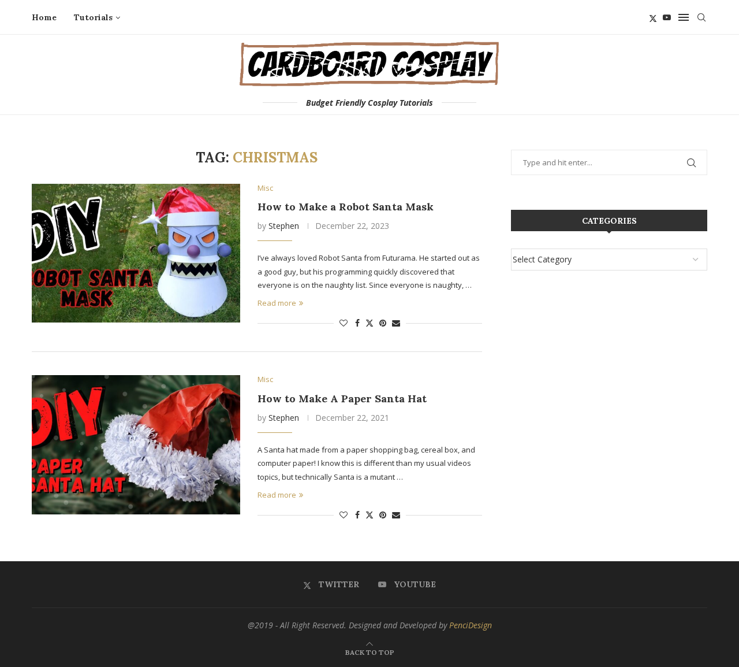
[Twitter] (653, 17)
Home (44, 17)
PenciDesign (470, 625)
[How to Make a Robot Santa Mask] (136, 253)
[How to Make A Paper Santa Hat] (136, 444)
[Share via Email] (396, 322)
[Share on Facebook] (357, 322)
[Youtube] (667, 17)
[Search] (701, 17)
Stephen (283, 225)
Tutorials (93, 17)
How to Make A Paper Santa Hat (342, 398)
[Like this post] (343, 322)
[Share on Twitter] (369, 322)
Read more (276, 303)
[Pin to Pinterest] (382, 322)
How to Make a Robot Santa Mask (345, 206)
